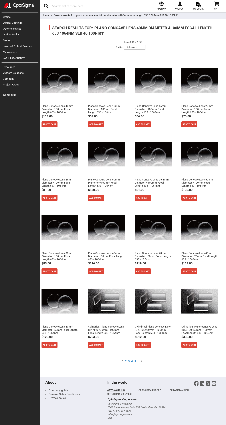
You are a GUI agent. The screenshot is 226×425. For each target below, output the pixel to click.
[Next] (141, 361)
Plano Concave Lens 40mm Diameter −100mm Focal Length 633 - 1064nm (57, 109)
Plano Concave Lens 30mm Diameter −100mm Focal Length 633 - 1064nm (57, 256)
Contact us (9, 94)
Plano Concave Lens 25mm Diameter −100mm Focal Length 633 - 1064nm (57, 182)
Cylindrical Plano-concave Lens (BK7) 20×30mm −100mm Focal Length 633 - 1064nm (106, 329)
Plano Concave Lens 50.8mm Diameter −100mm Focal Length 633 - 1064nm (198, 182)
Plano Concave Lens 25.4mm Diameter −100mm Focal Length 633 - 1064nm (152, 182)
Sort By (119, 47)
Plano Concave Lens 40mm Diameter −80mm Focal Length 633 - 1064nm (106, 256)
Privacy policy (57, 398)
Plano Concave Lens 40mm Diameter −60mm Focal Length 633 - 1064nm (153, 256)
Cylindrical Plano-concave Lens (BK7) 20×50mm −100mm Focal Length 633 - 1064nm (199, 329)
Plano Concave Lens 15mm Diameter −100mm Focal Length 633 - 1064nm (151, 109)
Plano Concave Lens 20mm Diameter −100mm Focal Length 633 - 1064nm (197, 109)
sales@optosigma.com (119, 414)
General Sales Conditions (64, 394)
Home (46, 15)
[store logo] (19, 6)
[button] (161, 6)
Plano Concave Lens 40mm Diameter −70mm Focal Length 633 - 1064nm (199, 256)
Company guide (58, 390)
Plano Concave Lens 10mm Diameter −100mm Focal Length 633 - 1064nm (104, 109)
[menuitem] (21, 17)
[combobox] (75, 6)
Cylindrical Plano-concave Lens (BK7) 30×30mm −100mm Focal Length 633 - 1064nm (153, 329)
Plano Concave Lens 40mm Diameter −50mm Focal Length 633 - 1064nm (59, 329)
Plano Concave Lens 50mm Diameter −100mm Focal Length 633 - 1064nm (104, 182)
